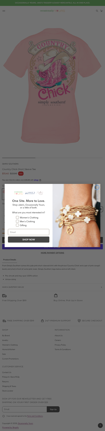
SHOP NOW (28, 239)
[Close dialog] (96, 187)
